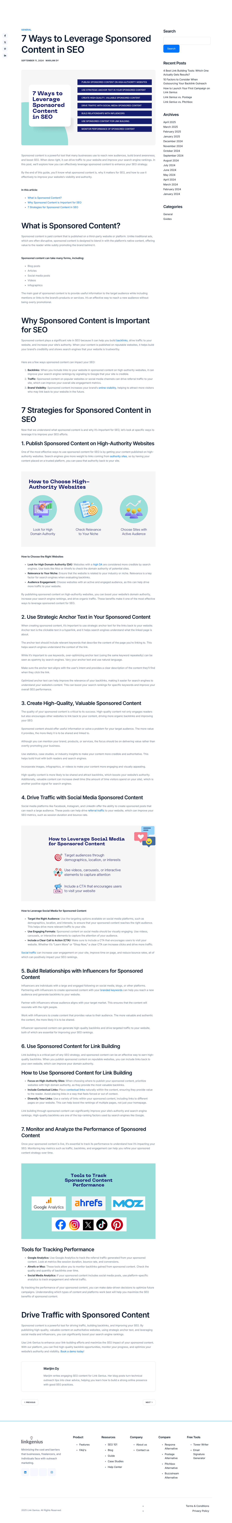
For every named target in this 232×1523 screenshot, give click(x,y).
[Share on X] (5, 42)
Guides (167, 218)
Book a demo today (71, 1351)
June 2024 (169, 170)
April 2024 (169, 179)
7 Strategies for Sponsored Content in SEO (53, 207)
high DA (97, 564)
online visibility (107, 387)
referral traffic (96, 810)
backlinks (122, 340)
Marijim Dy (52, 60)
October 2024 (171, 150)
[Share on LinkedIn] (5, 55)
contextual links (75, 1089)
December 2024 (173, 141)
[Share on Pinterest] (5, 49)
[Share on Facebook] (5, 35)
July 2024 (169, 165)
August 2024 (171, 160)
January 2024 (171, 194)
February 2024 (172, 189)
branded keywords (111, 990)
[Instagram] (52, 1472)
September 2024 (173, 155)
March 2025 (170, 126)
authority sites (118, 456)
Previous (30, 1402)
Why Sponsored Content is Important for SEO (54, 202)
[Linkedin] (25, 1472)
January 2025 (171, 136)
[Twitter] (43, 1472)
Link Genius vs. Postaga (177, 97)
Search (169, 31)
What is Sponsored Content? (45, 197)
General (26, 30)
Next (148, 1402)
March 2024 (170, 184)
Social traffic (28, 952)
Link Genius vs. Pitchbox (178, 101)
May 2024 (169, 174)
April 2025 (169, 121)
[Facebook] (34, 1472)
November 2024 (173, 145)
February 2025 (172, 131)
